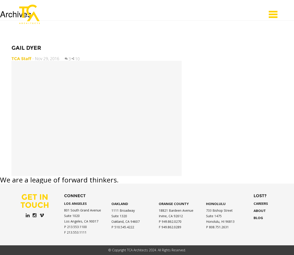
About (260, 210)
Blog (258, 218)
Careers (261, 203)
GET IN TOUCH (34, 201)
